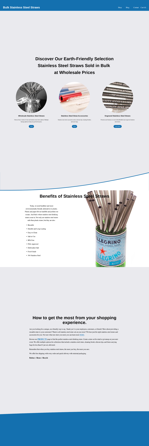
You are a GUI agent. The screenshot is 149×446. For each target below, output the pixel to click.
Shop (31, 126)
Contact (136, 7)
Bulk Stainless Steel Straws (21, 7)
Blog (127, 7)
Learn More (117, 126)
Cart (143, 7)
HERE (82, 335)
